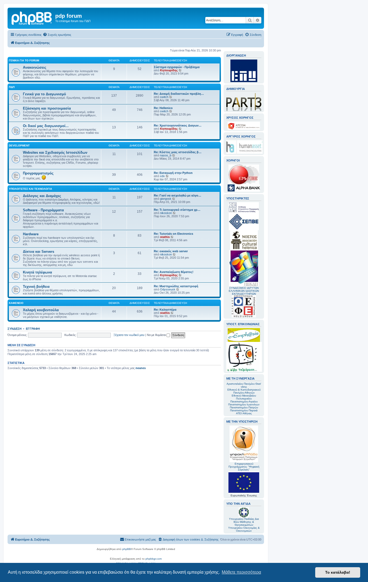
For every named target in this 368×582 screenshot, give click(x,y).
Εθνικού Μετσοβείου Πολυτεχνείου (244, 397)
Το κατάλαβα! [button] (337, 572)
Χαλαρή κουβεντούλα (41, 310)
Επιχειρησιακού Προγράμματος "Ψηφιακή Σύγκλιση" (243, 466)
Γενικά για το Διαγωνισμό (44, 94)
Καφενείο (16, 302)
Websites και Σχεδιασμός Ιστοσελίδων (55, 152)
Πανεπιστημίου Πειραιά (244, 410)
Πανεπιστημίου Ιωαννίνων (243, 404)
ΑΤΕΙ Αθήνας (244, 413)
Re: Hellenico (163, 108)
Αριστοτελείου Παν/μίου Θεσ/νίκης (244, 385)
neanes (141, 368)
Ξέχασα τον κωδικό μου (128, 334)
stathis (165, 237)
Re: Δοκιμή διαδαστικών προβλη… (179, 93)
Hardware (31, 234)
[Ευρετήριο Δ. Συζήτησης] (32, 17)
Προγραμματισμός (38, 173)
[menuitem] (57, 34)
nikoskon (166, 213)
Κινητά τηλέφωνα (37, 272)
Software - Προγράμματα (43, 210)
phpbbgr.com (153, 558)
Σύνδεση (15, 328)
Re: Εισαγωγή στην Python (173, 172)
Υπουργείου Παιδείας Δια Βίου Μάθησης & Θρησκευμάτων (244, 521)
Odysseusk (167, 289)
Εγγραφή (33, 328)
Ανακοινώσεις (34, 67)
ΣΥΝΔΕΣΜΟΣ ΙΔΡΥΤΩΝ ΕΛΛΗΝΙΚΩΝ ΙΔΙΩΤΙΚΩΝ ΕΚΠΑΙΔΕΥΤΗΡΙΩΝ (244, 290)
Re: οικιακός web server (171, 251)
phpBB (126, 549)
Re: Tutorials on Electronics (173, 233)
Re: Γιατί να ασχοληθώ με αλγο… (177, 195)
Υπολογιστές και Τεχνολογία (30, 188)
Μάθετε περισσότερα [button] (241, 572)
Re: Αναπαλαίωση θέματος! (173, 272)
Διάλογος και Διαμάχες (42, 196)
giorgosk (165, 198)
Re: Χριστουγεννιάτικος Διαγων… (178, 125)
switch (164, 97)
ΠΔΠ (12, 87)
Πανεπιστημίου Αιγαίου (244, 401)
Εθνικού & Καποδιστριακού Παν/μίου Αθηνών (244, 391)
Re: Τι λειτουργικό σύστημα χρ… (177, 209)
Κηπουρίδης (169, 70)
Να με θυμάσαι (156, 334)
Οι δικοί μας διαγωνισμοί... (46, 126)
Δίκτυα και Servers (38, 252)
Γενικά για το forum (24, 60)
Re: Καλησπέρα (165, 309)
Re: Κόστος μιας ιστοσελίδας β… (178, 152)
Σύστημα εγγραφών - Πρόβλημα (177, 67)
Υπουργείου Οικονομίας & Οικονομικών (244, 529)
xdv (162, 176)
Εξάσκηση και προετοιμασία (47, 108)
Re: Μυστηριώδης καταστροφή (176, 286)
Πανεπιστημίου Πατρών (244, 407)
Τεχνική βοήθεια (36, 287)
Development (19, 145)
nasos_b (165, 155)
